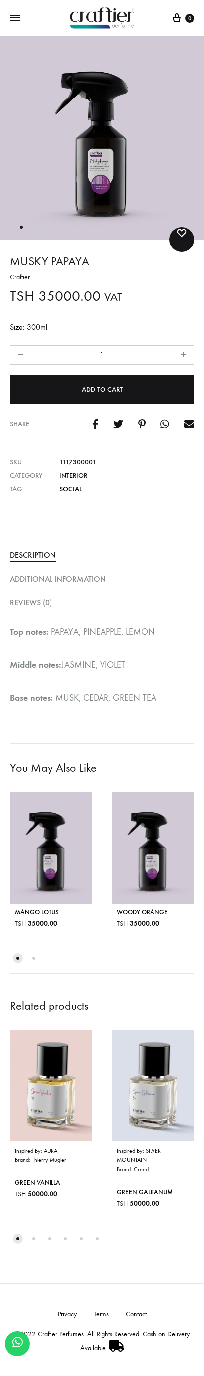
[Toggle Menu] (15, 18)
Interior (73, 475)
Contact (136, 1314)
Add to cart (102, 389)
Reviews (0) (31, 602)
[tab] (102, 555)
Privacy (67, 1314)
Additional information (58, 579)
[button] (18, 958)
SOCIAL (70, 489)
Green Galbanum (145, 1192)
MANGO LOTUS (37, 911)
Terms (101, 1314)
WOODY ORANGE (142, 911)
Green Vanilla (37, 1182)
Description (33, 555)
